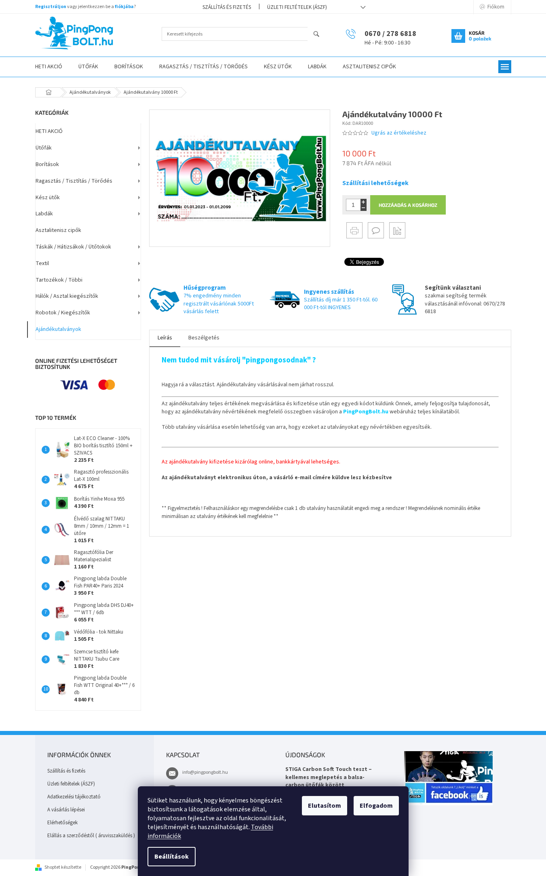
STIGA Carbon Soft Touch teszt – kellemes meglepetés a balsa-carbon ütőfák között (328, 777)
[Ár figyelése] (397, 230)
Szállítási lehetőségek (375, 183)
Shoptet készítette (62, 867)
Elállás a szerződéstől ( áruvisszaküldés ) (91, 835)
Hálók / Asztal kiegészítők (67, 296)
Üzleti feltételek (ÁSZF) (297, 7)
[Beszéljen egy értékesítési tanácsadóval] (376, 230)
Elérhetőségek (62, 822)
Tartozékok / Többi (59, 280)
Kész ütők (48, 198)
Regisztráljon (50, 6)
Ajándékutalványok (58, 329)
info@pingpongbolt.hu (205, 772)
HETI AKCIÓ (49, 131)
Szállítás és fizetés (226, 7)
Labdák (44, 214)
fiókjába (124, 6)
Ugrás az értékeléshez (398, 133)
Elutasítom (324, 805)
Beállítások (171, 856)
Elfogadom (376, 805)
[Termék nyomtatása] (354, 230)
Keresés (319, 34)
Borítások (47, 164)
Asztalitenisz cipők (58, 230)
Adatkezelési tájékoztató (74, 796)
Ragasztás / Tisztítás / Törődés (74, 181)
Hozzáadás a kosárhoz (408, 205)
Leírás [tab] (165, 338)
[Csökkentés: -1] (363, 208)
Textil (42, 263)
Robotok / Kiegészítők (63, 313)
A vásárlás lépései (66, 809)
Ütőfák (44, 148)
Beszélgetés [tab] (203, 338)
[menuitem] (48, 67)
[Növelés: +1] (363, 202)
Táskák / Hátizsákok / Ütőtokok (73, 247)
